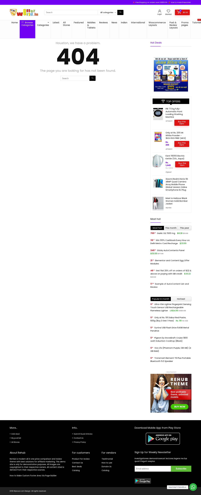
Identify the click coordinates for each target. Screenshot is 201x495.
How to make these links (181, 2)
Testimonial (107, 459)
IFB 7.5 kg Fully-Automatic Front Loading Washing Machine (174, 112)
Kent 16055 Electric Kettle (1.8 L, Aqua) (175, 157)
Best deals (77, 466)
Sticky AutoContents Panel (170, 250)
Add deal (15, 434)
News (114, 22)
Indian (124, 22)
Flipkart (168, 172)
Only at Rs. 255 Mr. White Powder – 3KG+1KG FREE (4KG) (176, 135)
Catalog (76, 470)
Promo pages (185, 24)
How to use (107, 462)
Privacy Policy (80, 442)
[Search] (120, 12)
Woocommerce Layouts (157, 24)
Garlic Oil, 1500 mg (166, 233)
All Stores (66, 24)
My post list (16, 438)
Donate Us (106, 466)
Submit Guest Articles (83, 434)
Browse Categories (27, 24)
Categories (43, 25)
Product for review (81, 459)
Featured (79, 22)
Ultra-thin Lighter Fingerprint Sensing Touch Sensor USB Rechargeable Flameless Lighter (170, 307)
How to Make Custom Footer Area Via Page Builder (33, 475)
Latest (56, 22)
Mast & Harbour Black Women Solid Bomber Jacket (177, 201)
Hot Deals (156, 42)
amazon (169, 121)
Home (14, 22)
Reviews (103, 22)
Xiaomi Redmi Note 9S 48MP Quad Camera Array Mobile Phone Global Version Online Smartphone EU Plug (177, 184)
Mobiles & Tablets (91, 25)
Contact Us (78, 438)
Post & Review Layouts (173, 25)
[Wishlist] (168, 11)
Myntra (168, 207)
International (138, 22)
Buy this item (182, 122)
